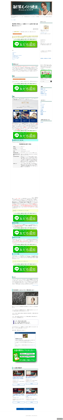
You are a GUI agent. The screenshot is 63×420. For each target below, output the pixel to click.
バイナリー (42, 108)
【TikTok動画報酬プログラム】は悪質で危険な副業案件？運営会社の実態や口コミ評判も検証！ (18, 395)
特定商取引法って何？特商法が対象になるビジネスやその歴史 (20, 210)
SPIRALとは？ (14, 52)
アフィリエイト (43, 104)
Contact (42, 122)
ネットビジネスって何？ (44, 90)
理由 (13, 54)
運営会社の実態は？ (15, 56)
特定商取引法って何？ (44, 93)
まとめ (13, 59)
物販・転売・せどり (43, 111)
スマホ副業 (17, 397)
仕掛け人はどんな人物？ (15, 57)
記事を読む (19, 384)
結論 (13, 53)
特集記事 (42, 114)
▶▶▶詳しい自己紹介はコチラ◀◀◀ (46, 58)
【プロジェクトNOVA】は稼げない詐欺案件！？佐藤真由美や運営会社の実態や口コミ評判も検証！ (31, 395)
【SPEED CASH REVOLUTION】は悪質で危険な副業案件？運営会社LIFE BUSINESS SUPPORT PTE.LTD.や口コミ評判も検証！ (18, 377)
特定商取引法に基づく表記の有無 (16, 55)
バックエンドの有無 (15, 58)
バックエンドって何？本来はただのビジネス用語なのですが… (20, 261)
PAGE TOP (59, 418)
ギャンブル (42, 105)
